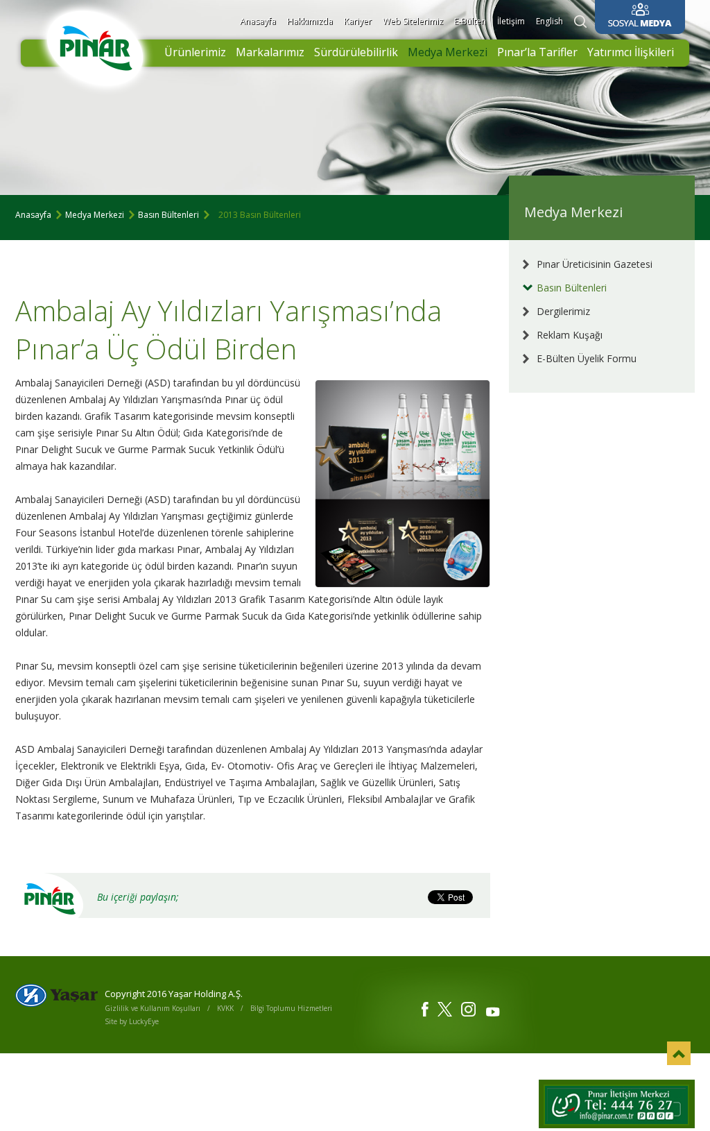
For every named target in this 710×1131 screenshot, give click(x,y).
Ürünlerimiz (195, 52)
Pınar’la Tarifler (537, 52)
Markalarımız (270, 52)
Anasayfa (258, 21)
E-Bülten (470, 21)
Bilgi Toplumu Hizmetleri (291, 1008)
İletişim (511, 21)
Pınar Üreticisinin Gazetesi (594, 264)
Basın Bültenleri (168, 215)
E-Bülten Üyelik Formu (587, 358)
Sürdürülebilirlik (356, 52)
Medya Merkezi (447, 52)
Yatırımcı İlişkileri (630, 52)
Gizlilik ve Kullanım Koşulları (152, 1008)
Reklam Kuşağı (570, 334)
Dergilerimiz (563, 311)
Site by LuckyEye (132, 1021)
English (549, 21)
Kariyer (358, 21)
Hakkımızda (310, 21)
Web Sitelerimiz (413, 21)
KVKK (225, 1008)
